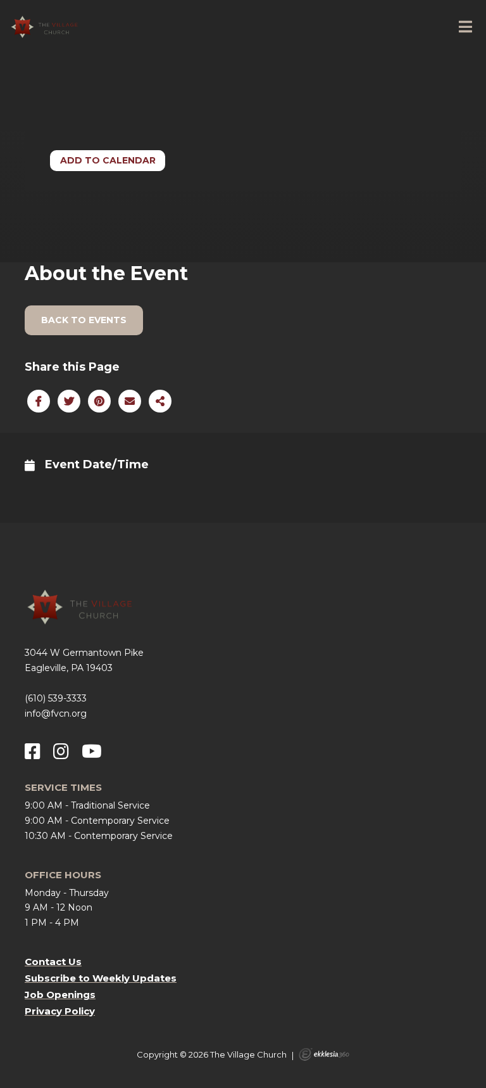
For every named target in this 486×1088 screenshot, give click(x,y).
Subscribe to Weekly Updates (101, 978)
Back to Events (84, 320)
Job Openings (60, 995)
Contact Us (53, 962)
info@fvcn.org (56, 713)
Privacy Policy (60, 1011)
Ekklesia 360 (324, 1054)
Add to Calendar (108, 160)
